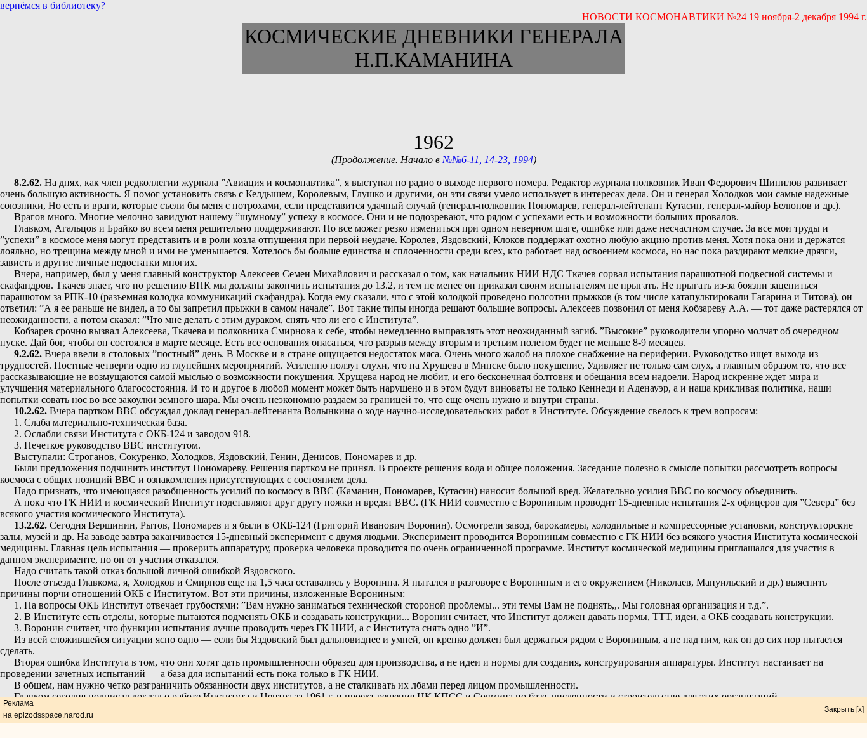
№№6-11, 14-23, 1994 (487, 159)
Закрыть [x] (844, 709)
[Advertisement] (433, 102)
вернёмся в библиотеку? (52, 5)
